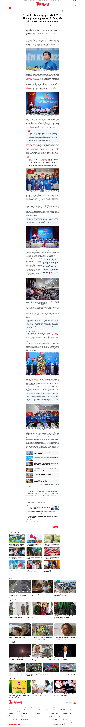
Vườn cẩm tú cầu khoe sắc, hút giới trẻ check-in (51, 545)
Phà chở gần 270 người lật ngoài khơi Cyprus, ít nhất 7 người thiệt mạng (68, 673)
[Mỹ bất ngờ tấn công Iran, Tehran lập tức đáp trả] (51, 667)
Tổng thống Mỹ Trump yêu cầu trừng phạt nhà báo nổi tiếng (64, 658)
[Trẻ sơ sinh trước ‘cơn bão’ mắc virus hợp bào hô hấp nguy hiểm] (42, 686)
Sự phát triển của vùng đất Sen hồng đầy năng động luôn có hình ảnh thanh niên (45, 452)
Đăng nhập (28, 521)
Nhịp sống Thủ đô (12, 711)
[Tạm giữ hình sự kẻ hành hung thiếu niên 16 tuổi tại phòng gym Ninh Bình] (20, 608)
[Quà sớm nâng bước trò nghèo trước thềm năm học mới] (17, 551)
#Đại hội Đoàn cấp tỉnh (30, 502)
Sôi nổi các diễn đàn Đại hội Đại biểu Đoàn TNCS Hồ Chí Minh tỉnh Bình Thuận (38, 508)
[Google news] (60, 716)
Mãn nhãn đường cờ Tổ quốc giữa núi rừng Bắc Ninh (34, 545)
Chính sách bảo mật (67, 713)
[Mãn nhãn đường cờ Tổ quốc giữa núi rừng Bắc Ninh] (34, 538)
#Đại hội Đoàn (52, 489)
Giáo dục (60, 7)
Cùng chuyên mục (14, 532)
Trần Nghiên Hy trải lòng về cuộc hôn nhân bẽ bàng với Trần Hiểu (64, 638)
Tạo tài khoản (34, 521)
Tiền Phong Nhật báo (37, 0)
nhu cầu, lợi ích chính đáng (54, 334)
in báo (58, 11)
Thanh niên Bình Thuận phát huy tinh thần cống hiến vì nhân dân (41, 511)
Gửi (56, 527)
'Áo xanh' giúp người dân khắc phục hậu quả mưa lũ (50, 571)
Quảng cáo (62, 0)
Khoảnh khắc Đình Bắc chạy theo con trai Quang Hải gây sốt (42, 638)
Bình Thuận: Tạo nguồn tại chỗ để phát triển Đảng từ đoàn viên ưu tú (42, 513)
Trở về (2, 41)
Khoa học (64, 7)
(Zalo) (29, 714)
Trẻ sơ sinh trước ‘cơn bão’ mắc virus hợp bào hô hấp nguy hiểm (42, 694)
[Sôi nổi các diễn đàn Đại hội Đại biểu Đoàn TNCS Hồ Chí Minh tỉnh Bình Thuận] (55, 507)
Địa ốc (24, 7)
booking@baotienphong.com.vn (28, 716)
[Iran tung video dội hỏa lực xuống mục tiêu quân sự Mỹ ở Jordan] (20, 650)
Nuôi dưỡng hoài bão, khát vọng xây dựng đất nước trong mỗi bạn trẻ (46, 458)
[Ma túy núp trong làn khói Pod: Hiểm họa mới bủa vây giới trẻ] (65, 686)
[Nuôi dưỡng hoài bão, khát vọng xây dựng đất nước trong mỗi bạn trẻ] (29, 458)
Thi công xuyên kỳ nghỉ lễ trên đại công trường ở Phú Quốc (64, 594)
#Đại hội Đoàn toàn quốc (52, 491)
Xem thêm (75, 8)
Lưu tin (2, 35)
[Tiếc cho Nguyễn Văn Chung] (20, 629)
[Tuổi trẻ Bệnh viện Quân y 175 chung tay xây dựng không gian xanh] (17, 538)
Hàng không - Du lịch (64, 709)
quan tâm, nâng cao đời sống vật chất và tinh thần (42, 343)
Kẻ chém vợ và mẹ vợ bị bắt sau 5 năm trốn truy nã (42, 616)
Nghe (2, 30)
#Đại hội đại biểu (29, 497)
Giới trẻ (35, 7)
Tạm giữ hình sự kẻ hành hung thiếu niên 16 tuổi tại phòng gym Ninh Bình (19, 616)
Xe (50, 7)
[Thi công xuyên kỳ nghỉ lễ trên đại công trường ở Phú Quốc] (65, 586)
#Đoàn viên (37, 495)
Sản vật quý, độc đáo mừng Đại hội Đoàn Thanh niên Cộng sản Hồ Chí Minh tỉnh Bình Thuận (46, 480)
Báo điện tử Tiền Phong (42, 4)
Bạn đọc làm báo (15, 724)
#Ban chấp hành (37, 497)
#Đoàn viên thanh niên (51, 495)
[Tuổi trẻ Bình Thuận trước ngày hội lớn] (29, 475)
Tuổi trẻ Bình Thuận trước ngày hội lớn (43, 474)
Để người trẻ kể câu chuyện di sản (16, 570)
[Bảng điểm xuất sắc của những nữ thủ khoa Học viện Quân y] (34, 564)
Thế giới (31, 7)
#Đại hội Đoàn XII (29, 493)
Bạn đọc (54, 709)
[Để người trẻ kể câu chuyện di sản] (17, 564)
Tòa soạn (57, 0)
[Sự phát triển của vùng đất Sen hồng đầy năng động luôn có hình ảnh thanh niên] (29, 453)
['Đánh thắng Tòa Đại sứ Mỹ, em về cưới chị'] (42, 586)
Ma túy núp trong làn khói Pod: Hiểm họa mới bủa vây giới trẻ (64, 694)
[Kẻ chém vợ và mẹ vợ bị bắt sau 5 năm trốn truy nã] (42, 608)
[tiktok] (54, 716)
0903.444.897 (38, 714)
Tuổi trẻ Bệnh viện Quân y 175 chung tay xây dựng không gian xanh (16, 545)
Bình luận (2, 38)
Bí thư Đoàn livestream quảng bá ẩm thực (34, 558)
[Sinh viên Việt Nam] (69, 703)
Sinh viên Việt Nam (45, 0)
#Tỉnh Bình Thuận (29, 495)
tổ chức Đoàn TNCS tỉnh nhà (44, 45)
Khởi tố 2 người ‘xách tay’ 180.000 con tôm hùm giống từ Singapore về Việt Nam (64, 617)
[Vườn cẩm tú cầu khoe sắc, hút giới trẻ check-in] (52, 538)
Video (72, 7)
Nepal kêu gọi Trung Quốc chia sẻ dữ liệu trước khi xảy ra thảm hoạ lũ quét (16, 674)
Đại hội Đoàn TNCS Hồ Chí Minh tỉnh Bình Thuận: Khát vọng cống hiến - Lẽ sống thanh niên (45, 469)
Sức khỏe (27, 7)
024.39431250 (12, 717)
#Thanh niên (43, 495)
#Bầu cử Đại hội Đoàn (30, 500)
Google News (63, 11)
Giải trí (57, 7)
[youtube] (75, 1)
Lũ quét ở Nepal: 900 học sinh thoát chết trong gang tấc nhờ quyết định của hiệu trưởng (41, 659)
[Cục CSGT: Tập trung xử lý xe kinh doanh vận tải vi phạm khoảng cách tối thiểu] (20, 586)
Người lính (47, 7)
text (56, 11)
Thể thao (43, 7)
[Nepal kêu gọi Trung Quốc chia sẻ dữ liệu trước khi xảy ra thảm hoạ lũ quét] (17, 667)
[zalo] (57, 716)
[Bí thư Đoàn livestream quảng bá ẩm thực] (34, 551)
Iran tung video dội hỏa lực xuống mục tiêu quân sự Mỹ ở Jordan (19, 658)
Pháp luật (39, 7)
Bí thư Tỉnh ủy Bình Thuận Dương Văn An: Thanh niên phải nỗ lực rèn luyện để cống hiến (43, 517)
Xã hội (13, 7)
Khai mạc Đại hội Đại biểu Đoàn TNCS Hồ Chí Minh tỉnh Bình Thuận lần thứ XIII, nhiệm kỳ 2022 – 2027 (46, 464)
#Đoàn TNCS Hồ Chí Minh (31, 491)
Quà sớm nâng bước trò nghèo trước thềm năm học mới (16, 558)
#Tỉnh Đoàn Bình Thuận (53, 493)
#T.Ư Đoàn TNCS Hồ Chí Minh (32, 489)
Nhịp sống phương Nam (20, 711)
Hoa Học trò (52, 0)
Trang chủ (10, 8)
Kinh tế (16, 7)
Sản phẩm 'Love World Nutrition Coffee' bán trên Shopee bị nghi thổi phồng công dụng (19, 695)
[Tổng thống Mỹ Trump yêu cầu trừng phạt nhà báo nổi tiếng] (65, 650)
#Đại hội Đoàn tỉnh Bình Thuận (41, 493)
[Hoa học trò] (74, 703)
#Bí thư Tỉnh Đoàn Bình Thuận (51, 500)
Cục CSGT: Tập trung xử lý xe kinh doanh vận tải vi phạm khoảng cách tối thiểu (19, 595)
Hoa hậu (68, 7)
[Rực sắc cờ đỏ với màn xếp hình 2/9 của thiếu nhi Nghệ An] (52, 551)
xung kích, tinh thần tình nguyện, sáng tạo (40, 120)
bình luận (60, 11)
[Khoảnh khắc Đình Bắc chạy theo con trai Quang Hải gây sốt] (42, 629)
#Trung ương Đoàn (41, 491)
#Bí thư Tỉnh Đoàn (40, 500)
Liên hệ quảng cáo (26, 713)
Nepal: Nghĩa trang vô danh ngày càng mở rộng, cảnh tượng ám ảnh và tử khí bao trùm (33, 674)
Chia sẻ (2, 32)
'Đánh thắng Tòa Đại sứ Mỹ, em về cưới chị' (42, 594)
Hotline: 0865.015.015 (28, 0)
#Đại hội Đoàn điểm (41, 502)
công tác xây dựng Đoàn (33, 379)
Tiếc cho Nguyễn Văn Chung (17, 637)
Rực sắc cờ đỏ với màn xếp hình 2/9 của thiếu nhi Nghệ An (52, 558)
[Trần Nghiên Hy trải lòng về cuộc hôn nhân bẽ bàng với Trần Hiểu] (65, 629)
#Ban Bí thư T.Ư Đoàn (43, 489)
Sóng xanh (20, 7)
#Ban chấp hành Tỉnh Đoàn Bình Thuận (50, 497)
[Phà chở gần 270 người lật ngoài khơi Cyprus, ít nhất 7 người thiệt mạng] (68, 667)
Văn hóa (53, 7)
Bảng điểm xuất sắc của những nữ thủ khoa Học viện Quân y (34, 571)
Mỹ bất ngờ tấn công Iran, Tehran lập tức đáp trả (51, 673)
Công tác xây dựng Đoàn (30, 144)
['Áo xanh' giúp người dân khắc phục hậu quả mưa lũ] (52, 564)
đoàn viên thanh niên (40, 124)
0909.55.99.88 (25, 714)
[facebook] (73, 1)
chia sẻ (54, 11)
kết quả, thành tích (47, 160)
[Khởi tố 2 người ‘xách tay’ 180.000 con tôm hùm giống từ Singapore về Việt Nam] (65, 608)
